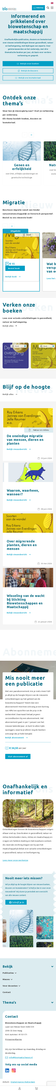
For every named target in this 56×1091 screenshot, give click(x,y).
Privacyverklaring (13, 1039)
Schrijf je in (18, 902)
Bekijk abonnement (14, 737)
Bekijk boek (11, 277)
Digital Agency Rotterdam (23, 1082)
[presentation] (24, 134)
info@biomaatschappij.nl (21, 1057)
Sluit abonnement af (18, 756)
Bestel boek (14, 268)
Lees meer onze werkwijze (15, 860)
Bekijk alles (8, 326)
